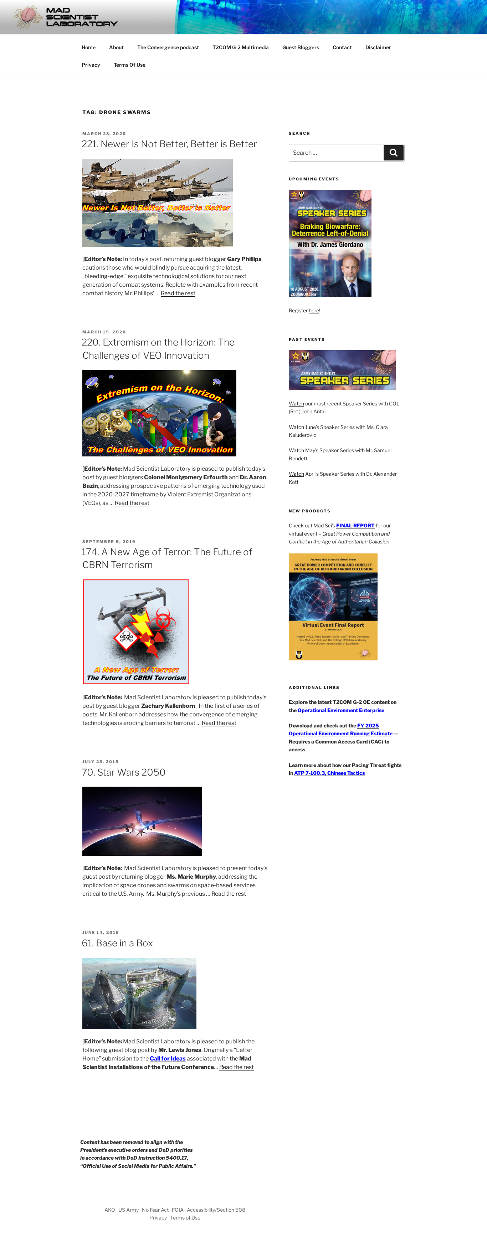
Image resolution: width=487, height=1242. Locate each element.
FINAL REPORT (355, 525)
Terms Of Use (129, 65)
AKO (109, 1210)
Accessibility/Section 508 (216, 1210)
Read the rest (178, 293)
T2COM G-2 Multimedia (240, 47)
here (314, 310)
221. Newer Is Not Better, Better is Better (169, 143)
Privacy (91, 65)
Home (89, 47)
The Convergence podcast (168, 47)
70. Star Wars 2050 (124, 772)
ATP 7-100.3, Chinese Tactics (329, 773)
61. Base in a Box (117, 943)
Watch (296, 403)
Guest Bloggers (300, 47)
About (116, 47)
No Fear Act (155, 1210)
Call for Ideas (168, 1058)
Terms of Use (185, 1218)
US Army (128, 1210)
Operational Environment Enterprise (341, 710)
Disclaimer (378, 47)
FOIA (178, 1210)
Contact (342, 47)
